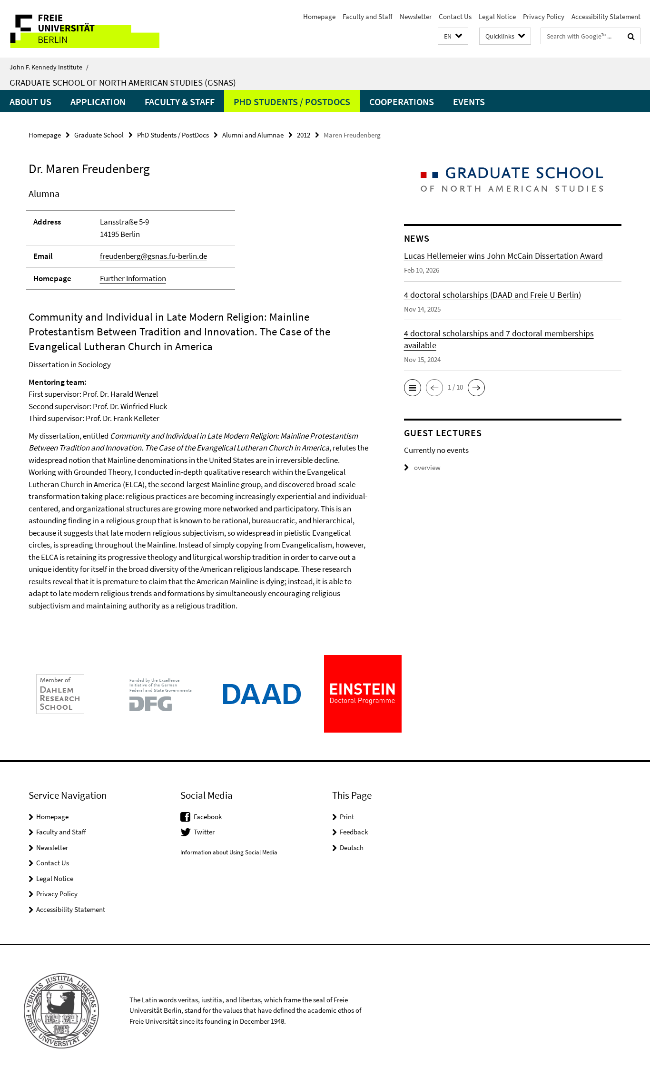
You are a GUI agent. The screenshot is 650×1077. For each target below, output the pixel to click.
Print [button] (347, 816)
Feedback (354, 831)
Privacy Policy (543, 16)
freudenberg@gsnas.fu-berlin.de (153, 256)
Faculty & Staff (180, 102)
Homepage (319, 16)
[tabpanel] (198, 399)
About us (30, 102)
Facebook (208, 816)
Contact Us (455, 16)
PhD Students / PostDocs (292, 102)
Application (98, 102)
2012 (303, 134)
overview (427, 467)
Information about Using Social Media (228, 852)
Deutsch (352, 847)
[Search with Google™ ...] (631, 36)
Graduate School (99, 134)
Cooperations (401, 102)
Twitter (204, 831)
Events (469, 102)
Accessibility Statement (605, 16)
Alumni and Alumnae (253, 134)
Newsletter (416, 16)
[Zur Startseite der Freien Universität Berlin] (79, 29)
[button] (453, 36)
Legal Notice (497, 16)
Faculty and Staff (368, 16)
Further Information (133, 278)
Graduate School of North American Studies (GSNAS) (123, 82)
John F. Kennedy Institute (49, 67)
